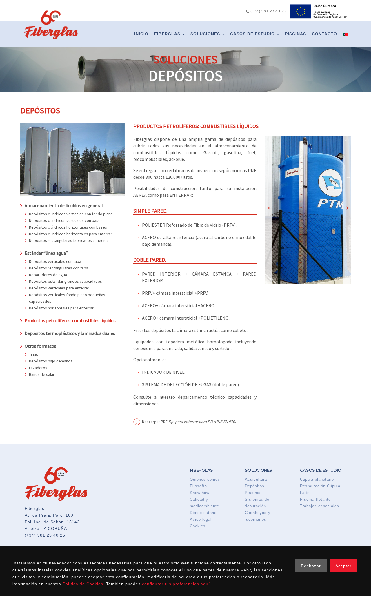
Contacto (324, 34)
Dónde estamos (205, 513)
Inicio (141, 34)
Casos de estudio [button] (253, 34)
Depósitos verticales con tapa (55, 261)
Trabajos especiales (319, 506)
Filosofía (198, 486)
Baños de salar (41, 374)
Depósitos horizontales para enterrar (61, 308)
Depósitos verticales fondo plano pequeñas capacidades (67, 298)
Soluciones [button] (205, 34)
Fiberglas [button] (168, 34)
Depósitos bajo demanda (50, 361)
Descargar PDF (189, 421)
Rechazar (311, 566)
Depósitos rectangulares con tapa (58, 268)
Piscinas (295, 34)
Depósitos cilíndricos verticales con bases (66, 220)
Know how (199, 493)
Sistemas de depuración (257, 502)
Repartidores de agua (48, 274)
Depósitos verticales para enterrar (59, 288)
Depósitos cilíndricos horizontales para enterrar (70, 233)
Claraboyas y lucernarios (257, 516)
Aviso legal (201, 519)
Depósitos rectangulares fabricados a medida (69, 240)
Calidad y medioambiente (204, 502)
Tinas (33, 354)
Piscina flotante (315, 499)
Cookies (197, 526)
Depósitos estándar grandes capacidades (65, 281)
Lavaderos (38, 367)
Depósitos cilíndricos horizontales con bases (68, 227)
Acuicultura (256, 479)
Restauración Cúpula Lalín (320, 489)
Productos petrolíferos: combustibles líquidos (70, 320)
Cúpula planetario (317, 479)
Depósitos (254, 486)
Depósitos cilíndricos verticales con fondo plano (71, 213)
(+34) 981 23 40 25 (45, 535)
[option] (308, 210)
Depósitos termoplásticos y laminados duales (70, 333)
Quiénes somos (205, 479)
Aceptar (343, 566)
